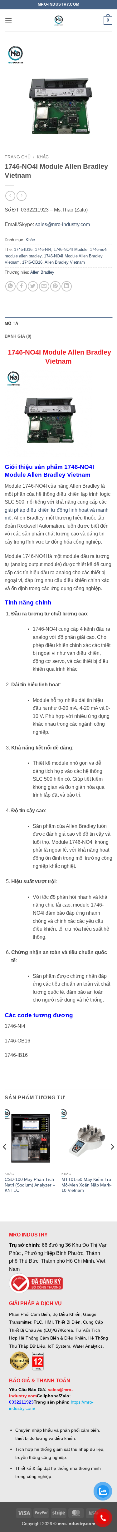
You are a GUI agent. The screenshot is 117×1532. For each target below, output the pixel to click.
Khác (43, 157)
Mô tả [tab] (11, 323)
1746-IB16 (23, 249)
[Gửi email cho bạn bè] (44, 286)
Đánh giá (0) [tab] (18, 336)
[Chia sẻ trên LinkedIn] (66, 286)
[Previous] (5, 1159)
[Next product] (10, 196)
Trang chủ (18, 157)
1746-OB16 (32, 262)
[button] (8, 20)
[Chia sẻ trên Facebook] (22, 286)
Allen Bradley (42, 272)
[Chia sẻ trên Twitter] (33, 286)
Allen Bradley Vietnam (65, 262)
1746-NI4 (43, 249)
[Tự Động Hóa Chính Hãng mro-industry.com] (58, 20)
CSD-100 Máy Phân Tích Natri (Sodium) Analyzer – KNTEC (30, 1185)
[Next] (112, 1159)
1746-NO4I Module (70, 249)
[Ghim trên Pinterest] (55, 286)
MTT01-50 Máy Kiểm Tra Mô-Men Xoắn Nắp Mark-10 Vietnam (86, 1185)
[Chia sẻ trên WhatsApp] (10, 286)
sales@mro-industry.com (62, 224)
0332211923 (21, 1402)
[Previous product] (21, 196)
